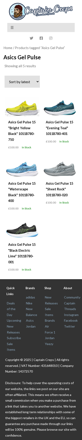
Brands (50, 320)
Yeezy (49, 344)
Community (72, 297)
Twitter (69, 326)
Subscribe (14, 338)
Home (7, 48)
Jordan (31, 326)
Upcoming (14, 320)
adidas (30, 297)
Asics (30, 320)
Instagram (71, 315)
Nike (29, 303)
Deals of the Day (11, 309)
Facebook (71, 320)
